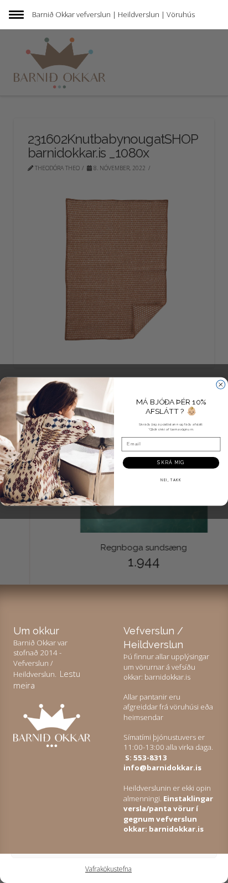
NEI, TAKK (171, 479)
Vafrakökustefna (108, 869)
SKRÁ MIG (170, 462)
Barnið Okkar (53, 14)
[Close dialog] (220, 384)
